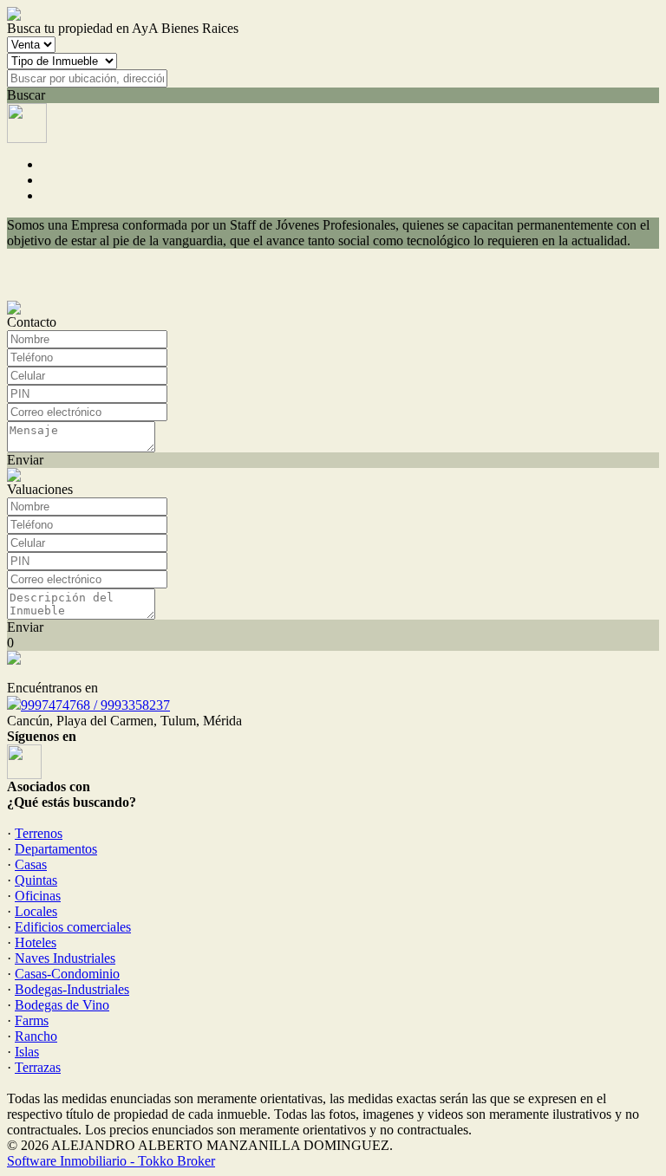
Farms (32, 1020)
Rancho (36, 1036)
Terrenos (38, 833)
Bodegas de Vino (62, 1004)
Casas (31, 864)
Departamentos (56, 848)
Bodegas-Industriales (72, 989)
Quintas (36, 880)
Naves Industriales (65, 958)
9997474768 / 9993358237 (95, 705)
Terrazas (38, 1067)
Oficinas (38, 895)
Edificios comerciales (73, 926)
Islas (27, 1051)
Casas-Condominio (67, 973)
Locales (36, 911)
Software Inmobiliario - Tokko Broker (111, 1160)
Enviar (25, 459)
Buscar (26, 95)
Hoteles (35, 942)
